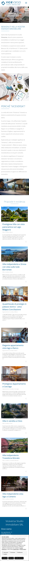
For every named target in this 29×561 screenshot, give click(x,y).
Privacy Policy (23, 549)
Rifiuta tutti (11, 558)
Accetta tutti (4, 558)
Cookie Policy (16, 549)
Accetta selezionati (19, 558)
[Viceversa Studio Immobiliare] (11, 3)
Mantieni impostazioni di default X (20, 536)
